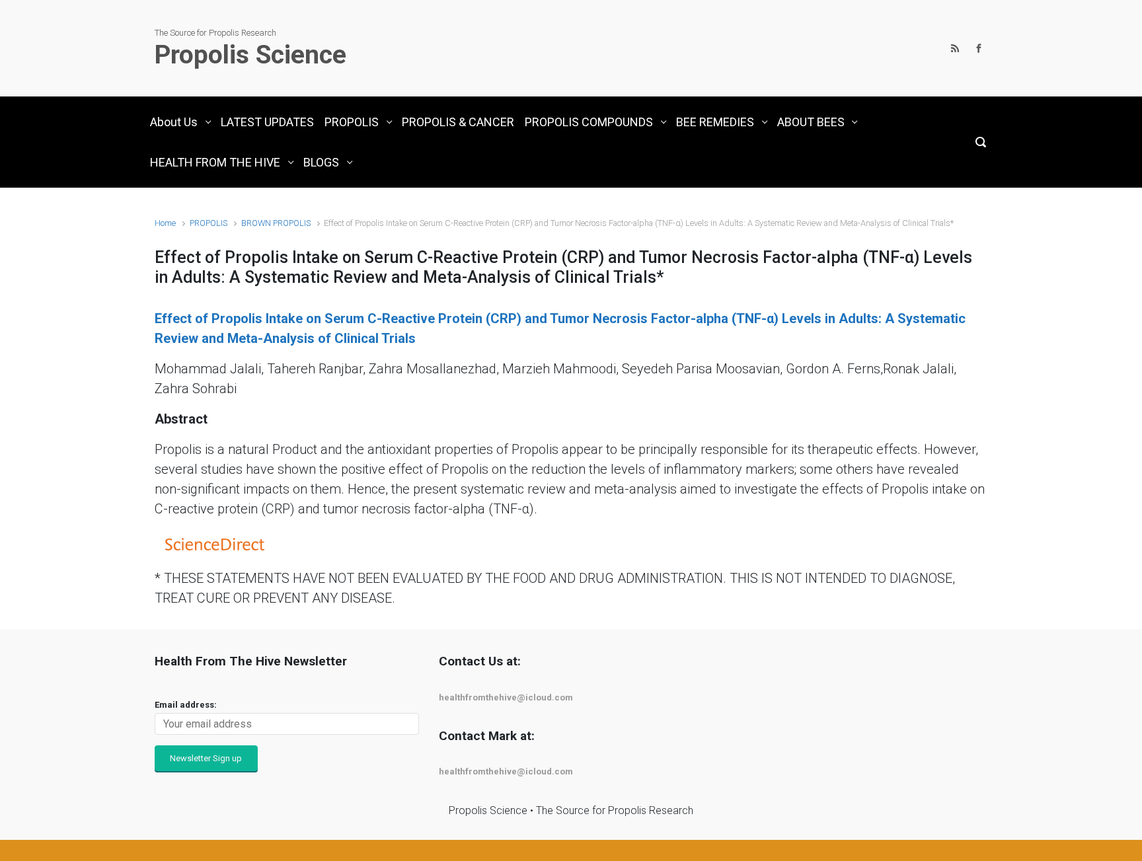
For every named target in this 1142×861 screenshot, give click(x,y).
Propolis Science (250, 55)
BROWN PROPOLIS (276, 223)
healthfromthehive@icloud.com (506, 697)
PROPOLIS (208, 223)
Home (165, 223)
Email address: (186, 705)
